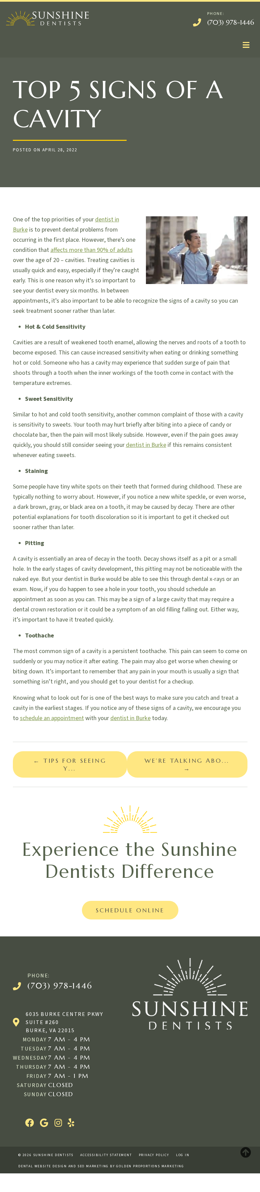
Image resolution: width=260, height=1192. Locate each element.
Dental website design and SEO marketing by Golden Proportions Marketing (101, 1166)
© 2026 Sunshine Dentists (45, 1155)
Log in (183, 1155)
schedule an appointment (52, 718)
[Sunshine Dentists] (47, 18)
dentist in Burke (146, 445)
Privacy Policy (154, 1155)
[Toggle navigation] (246, 45)
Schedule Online (130, 910)
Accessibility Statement (106, 1155)
